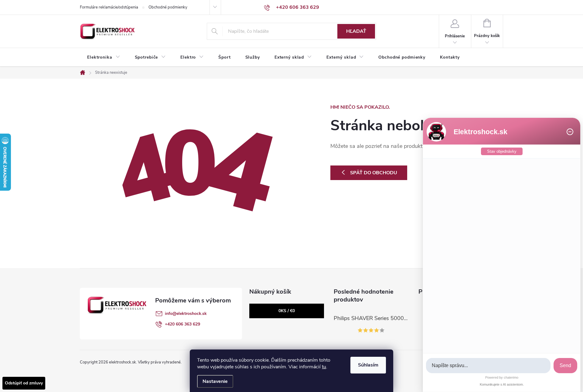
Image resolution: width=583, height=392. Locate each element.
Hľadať (356, 31)
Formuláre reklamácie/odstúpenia (109, 7)
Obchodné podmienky (167, 7)
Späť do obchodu (373, 172)
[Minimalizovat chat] (570, 132)
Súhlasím (368, 365)
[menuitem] (104, 57)
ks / (286, 311)
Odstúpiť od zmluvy (24, 383)
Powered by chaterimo (501, 377)
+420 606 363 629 (182, 324)
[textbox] (488, 365)
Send (565, 365)
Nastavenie (215, 381)
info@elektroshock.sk (186, 313)
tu (324, 366)
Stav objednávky (502, 151)
